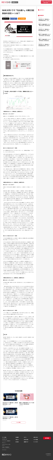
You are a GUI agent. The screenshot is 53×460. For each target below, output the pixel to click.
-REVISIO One (4, 439)
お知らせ (17, 439)
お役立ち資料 (26, 439)
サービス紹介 (4, 437)
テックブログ (35, 441)
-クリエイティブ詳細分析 (6, 440)
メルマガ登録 (35, 439)
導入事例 (17, 441)
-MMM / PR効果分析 (5, 447)
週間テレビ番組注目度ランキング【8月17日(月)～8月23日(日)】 (44, 25)
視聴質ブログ (26, 441)
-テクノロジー (4, 449)
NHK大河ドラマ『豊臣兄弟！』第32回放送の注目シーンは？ (44, 20)
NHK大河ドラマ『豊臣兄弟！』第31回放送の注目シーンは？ (44, 30)
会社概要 (17, 437)
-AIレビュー (4, 442)
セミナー (25, 437)
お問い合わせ (35, 437)
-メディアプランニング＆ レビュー (6, 445)
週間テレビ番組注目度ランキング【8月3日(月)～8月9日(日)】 (44, 40)
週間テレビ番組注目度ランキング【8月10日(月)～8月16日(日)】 (44, 35)
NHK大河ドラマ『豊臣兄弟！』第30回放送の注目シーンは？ (44, 45)
